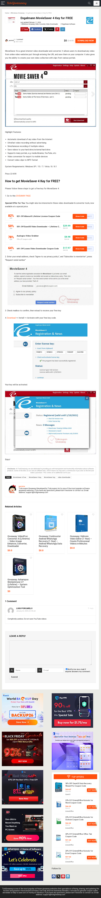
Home (7, 13)
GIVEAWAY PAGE (23, 196)
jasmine (11, 40)
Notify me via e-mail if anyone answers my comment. (77, 670)
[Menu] (3, 3)
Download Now (85, 40)
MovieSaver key (49, 477)
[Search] (89, 3)
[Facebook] (54, 876)
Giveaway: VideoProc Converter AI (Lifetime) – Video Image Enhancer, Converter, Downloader (19, 541)
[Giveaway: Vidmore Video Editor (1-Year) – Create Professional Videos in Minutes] (81, 523)
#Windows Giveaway (18, 13)
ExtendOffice (69, 811)
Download (11, 318)
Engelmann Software (68, 24)
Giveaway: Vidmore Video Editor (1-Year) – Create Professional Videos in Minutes (81, 540)
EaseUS (67, 794)
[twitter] (58, 876)
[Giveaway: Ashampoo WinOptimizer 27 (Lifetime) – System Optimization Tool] (19, 566)
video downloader (64, 477)
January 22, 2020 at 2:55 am (26, 611)
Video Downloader (52, 24)
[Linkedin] (68, 876)
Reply (91, 608)
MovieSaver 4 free (19, 477)
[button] (83, 216)
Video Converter (40, 24)
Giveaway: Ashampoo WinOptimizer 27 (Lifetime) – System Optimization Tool (18, 583)
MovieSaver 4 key (35, 477)
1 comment (19, 39)
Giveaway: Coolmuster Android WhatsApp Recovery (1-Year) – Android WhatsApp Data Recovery (50, 541)
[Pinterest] (63, 876)
